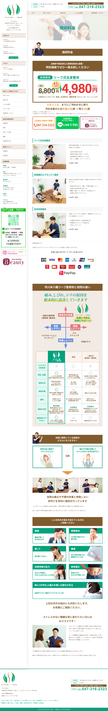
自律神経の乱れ (7, 141)
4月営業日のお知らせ (8, 47)
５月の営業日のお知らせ (9, 41)
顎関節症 (5, 123)
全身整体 (5, 151)
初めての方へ (6, 95)
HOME (3, 700)
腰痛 (4, 136)
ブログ (50, 700)
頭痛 (4, 127)
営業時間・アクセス (8, 113)
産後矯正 (5, 155)
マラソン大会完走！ (8, 69)
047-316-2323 (7, 181)
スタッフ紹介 (6, 109)
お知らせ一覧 (13, 57)
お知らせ (55, 700)
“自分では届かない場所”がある (11, 75)
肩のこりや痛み (7, 132)
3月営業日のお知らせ (8, 53)
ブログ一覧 (13, 85)
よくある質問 (6, 104)
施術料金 (5, 100)
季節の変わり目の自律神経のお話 (12, 81)
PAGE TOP (104, 688)
